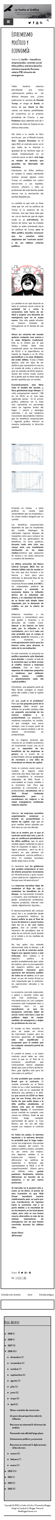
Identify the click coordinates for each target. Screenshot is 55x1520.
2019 (10, 1333)
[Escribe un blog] (19, 1278)
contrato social (34, 62)
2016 (10, 1351)
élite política (18, 65)
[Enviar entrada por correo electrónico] (12, 1277)
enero (13, 1465)
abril (12, 1404)
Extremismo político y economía (22, 42)
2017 (10, 1345)
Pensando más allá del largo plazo (26, 1433)
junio (13, 1392)
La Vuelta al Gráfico (26, 1505)
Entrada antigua (46, 1294)
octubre (14, 1369)
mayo (13, 1398)
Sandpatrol (23, 1508)
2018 (10, 1339)
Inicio (30, 1294)
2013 (10, 1483)
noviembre (16, 1363)
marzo (13, 1453)
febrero (14, 1459)
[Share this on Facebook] (19, 1272)
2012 (10, 1488)
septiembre (16, 1374)
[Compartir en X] (22, 1278)
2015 (10, 1471)
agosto (14, 1380)
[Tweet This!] (22, 1272)
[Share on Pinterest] (30, 1272)
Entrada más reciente (11, 1294)
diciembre (15, 1357)
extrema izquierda (21, 69)
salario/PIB (17, 72)
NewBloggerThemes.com (27, 1511)
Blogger (48, 1505)
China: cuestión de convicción (24, 1410)
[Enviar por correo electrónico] (17, 1278)
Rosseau (35, 69)
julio (12, 1386)
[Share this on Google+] (26, 1272)
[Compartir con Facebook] (25, 1278)
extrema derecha (33, 65)
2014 (10, 1477)
